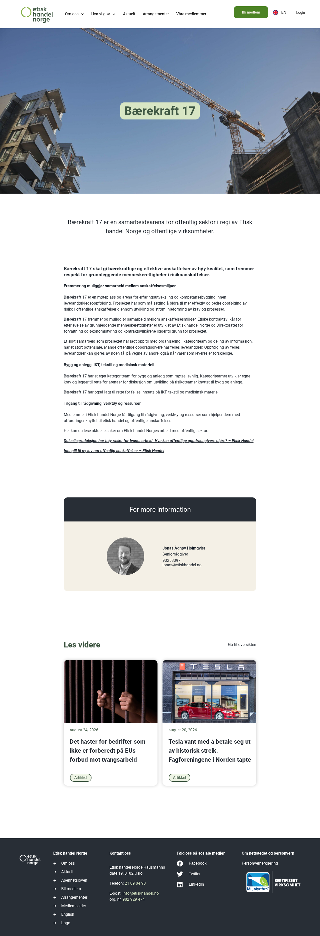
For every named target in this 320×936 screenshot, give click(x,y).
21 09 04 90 (135, 883)
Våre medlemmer (191, 14)
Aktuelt (129, 14)
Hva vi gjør (100, 14)
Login (300, 13)
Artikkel (80, 777)
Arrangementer (156, 14)
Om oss (71, 14)
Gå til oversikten (242, 644)
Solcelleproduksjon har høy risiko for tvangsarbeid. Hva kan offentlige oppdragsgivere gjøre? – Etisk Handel (159, 440)
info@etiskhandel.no (140, 893)
